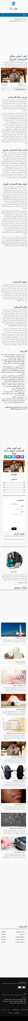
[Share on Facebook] (22, 456)
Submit (14, 528)
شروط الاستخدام (24, 1009)
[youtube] (19, 987)
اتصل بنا (3, 1009)
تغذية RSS (10, 1012)
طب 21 (25, 19)
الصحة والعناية (19, 931)
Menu (24, 14)
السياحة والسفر (19, 942)
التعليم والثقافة (19, 939)
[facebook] (24, 987)
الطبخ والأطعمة (19, 937)
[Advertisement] (14, 38)
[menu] (3, 14)
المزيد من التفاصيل (22, 582)
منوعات (21, 934)
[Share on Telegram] (10, 456)
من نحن (8, 1009)
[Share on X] (14, 456)
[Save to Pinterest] (18, 456)
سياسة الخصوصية (15, 1009)
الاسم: (22, 506)
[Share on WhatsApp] (6, 456)
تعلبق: (22, 511)
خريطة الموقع (17, 1012)
